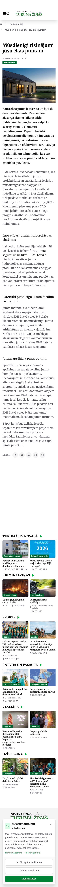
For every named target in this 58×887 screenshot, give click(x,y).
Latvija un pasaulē (11, 684)
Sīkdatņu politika (32, 853)
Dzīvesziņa (8, 774)
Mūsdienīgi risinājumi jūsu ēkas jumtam (25, 29)
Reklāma (9, 58)
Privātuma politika (13, 853)
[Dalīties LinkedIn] (29, 455)
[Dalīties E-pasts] (42, 455)
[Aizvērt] (50, 825)
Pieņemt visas (29, 878)
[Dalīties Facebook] (15, 455)
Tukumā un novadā (12, 556)
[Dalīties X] (22, 455)
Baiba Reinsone (11, 784)
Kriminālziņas (10, 595)
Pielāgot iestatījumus (31, 862)
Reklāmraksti (16, 24)
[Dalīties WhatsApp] (35, 455)
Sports (6, 637)
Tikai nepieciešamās (29, 870)
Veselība (7, 727)
